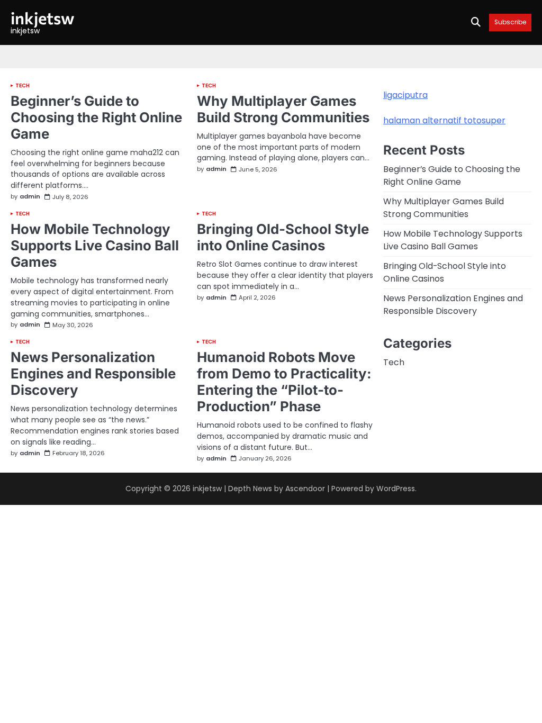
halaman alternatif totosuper (444, 120)
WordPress (395, 488)
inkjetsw (43, 17)
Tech (22, 85)
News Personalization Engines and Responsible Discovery (93, 373)
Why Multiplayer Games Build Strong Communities (283, 109)
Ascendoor (305, 488)
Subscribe (510, 22)
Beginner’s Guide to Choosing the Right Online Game (96, 117)
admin (30, 197)
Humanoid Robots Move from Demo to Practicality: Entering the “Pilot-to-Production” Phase (284, 381)
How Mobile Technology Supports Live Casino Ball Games (95, 245)
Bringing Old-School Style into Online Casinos (283, 237)
